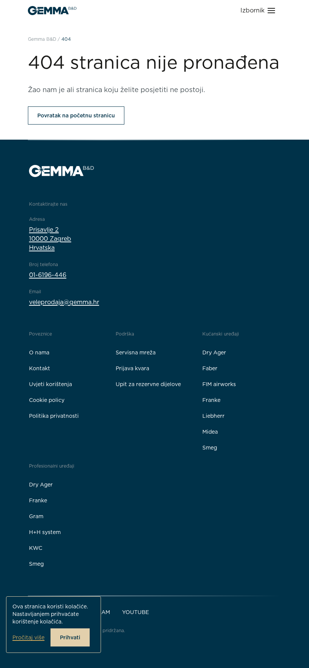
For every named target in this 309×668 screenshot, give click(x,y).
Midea (210, 432)
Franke (211, 400)
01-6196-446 (47, 275)
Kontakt (39, 368)
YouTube (135, 612)
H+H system (45, 532)
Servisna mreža (136, 352)
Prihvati (70, 637)
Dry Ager (214, 352)
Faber (209, 368)
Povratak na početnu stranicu (76, 115)
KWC (35, 548)
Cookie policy (46, 400)
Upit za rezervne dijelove (148, 384)
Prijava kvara (132, 368)
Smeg (209, 448)
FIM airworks (219, 384)
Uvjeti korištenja (50, 384)
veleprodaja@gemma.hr (64, 302)
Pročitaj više (28, 637)
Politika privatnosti (54, 416)
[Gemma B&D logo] (52, 10)
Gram (36, 516)
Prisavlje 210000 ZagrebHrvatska (50, 238)
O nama (39, 352)
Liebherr (213, 416)
